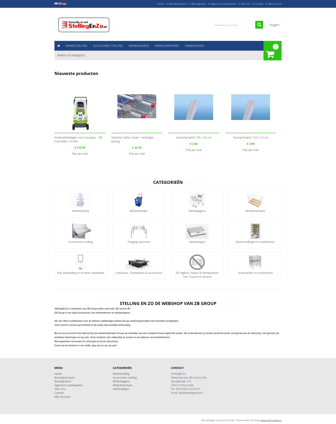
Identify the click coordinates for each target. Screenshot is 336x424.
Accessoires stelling (108, 46)
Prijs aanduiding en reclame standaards (80, 273)
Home (161, 3)
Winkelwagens (139, 46)
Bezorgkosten (199, 3)
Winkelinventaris (167, 46)
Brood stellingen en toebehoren (255, 242)
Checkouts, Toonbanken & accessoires (139, 273)
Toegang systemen (139, 242)
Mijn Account (275, 3)
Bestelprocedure (178, 3)
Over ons (246, 3)
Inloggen (274, 25)
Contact (259, 3)
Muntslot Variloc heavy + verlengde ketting (132, 139)
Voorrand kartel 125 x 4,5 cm (193, 137)
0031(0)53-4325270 (188, 389)
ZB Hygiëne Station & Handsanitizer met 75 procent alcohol (197, 275)
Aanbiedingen (194, 46)
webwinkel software (271, 420)
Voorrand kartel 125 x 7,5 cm (250, 137)
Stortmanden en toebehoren (255, 273)
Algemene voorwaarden (223, 3)
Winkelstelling (76, 46)
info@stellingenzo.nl (191, 393)
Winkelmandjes (139, 211)
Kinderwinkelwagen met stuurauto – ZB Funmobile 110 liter (78, 139)
